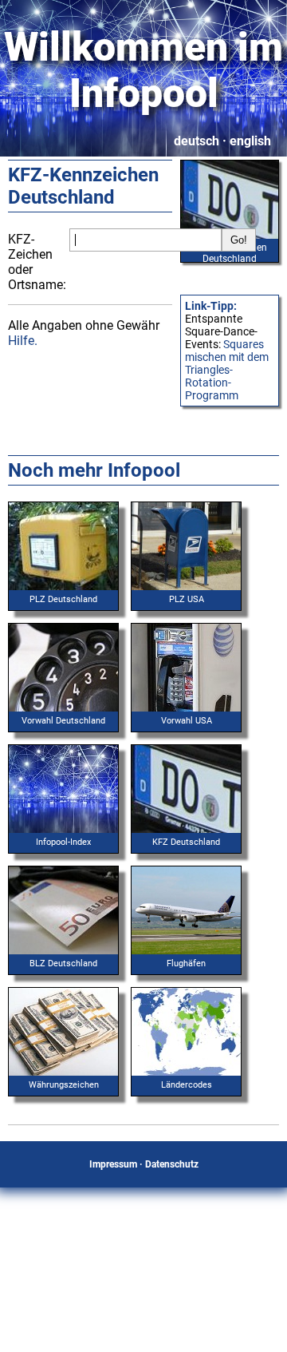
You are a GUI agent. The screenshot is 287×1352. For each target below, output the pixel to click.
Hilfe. (22, 340)
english (250, 141)
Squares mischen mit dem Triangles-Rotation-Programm (227, 370)
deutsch (196, 141)
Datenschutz (172, 1164)
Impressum (113, 1164)
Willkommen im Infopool (143, 70)
